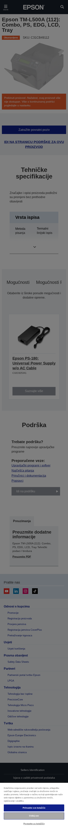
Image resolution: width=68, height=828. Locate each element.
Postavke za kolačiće (33, 824)
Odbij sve (34, 816)
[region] (34, 805)
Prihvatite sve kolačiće (34, 808)
